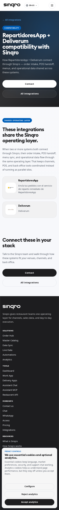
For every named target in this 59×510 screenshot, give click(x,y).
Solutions (8, 331)
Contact (29, 83)
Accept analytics (29, 502)
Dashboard (8, 370)
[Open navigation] (52, 5)
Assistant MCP (10, 389)
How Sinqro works (12, 445)
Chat (5, 410)
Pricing (6, 425)
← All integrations (11, 19)
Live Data (7, 349)
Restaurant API (10, 394)
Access (6, 420)
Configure (30, 486)
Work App (8, 375)
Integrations (9, 429)
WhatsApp (8, 415)
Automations (9, 354)
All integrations (30, 93)
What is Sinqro (10, 441)
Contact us (8, 405)
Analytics (7, 359)
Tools (6, 366)
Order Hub (8, 335)
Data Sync (8, 345)
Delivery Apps (10, 380)
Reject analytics (29, 494)
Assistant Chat (10, 385)
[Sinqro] (12, 5)
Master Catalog (10, 340)
